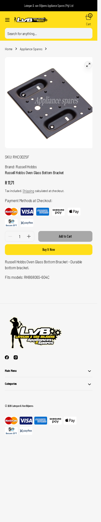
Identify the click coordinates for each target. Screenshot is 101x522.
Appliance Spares (31, 49)
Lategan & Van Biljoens (22, 402)
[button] (7, 19)
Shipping (28, 187)
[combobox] (48, 33)
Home (9, 49)
